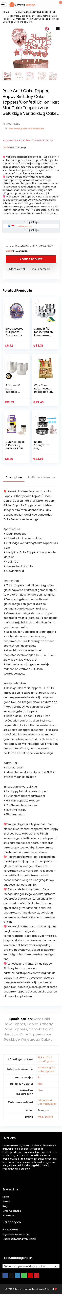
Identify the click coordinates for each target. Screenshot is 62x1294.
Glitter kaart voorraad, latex (47, 1102)
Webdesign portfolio (39, 1289)
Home (5, 11)
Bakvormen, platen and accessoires (35, 11)
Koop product (31, 259)
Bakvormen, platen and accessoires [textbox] (30, 1266)
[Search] (45, 4)
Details (5, 147)
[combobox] (31, 1266)
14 (39, 1077)
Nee (40, 1084)
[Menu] (4, 4)
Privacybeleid (10, 1229)
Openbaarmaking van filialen (19, 1239)
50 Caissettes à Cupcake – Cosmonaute (14, 332)
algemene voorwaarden (16, 1234)
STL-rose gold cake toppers (46, 1069)
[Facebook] (5, 1275)
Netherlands (24, 226)
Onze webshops (11, 1211)
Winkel (6, 1201)
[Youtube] (30, 1275)
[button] (58, 28)
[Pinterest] (36, 1275)
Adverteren (8, 1215)
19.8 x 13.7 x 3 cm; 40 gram (46, 1059)
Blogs (5, 1206)
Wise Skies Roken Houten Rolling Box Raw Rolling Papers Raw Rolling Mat (44, 393)
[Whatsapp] (24, 1275)
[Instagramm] (17, 1275)
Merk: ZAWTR (45, 1116)
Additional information (42, 477)
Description (14, 477)
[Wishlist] (51, 5)
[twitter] (11, 1275)
